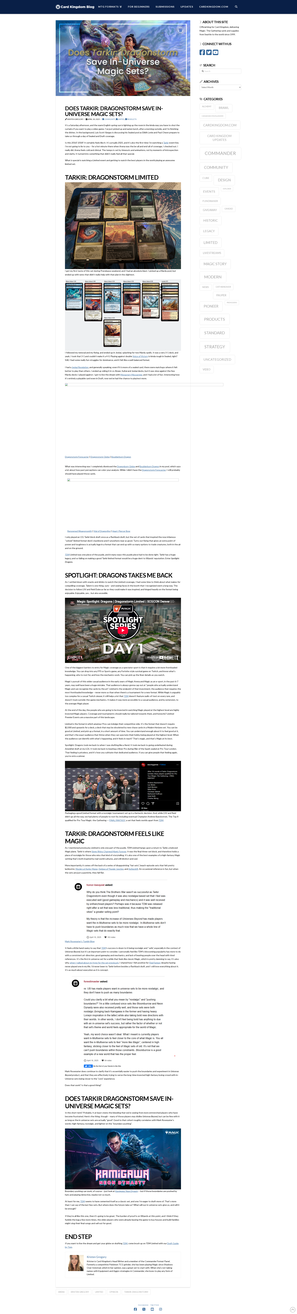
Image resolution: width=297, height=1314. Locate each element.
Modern (213, 276)
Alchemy (206, 106)
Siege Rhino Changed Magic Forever (109, 851)
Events (209, 191)
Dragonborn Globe (126, 466)
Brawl (224, 108)
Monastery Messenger (131, 374)
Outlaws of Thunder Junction (111, 869)
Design (224, 180)
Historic (210, 220)
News (205, 287)
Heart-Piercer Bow (121, 531)
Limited (121, 119)
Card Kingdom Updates (219, 138)
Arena (61, 1292)
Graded (228, 208)
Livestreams (212, 253)
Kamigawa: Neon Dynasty (126, 1191)
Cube (205, 177)
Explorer (227, 189)
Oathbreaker (223, 287)
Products (131, 119)
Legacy (209, 231)
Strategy (214, 346)
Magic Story (215, 264)
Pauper (221, 295)
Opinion (113, 1292)
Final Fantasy (155, 962)
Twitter (155, 1305)
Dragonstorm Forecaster (77, 457)
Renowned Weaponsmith (79, 531)
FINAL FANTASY (117, 820)
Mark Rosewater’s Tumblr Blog (80, 941)
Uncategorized (217, 359)
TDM (67, 554)
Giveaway (210, 210)
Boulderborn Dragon (121, 457)
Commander (220, 153)
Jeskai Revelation (80, 367)
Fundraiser (210, 200)
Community (109, 119)
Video (207, 369)
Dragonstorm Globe (100, 457)
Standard (214, 332)
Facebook (143, 1305)
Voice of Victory (140, 356)
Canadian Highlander (212, 116)
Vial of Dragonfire (102, 531)
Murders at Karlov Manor (86, 869)
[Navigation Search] (236, 7)
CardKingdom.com (220, 125)
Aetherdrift (133, 869)
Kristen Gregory (80, 1292)
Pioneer (211, 306)
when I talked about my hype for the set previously (94, 962)
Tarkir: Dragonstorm (136, 1292)
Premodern (232, 303)
